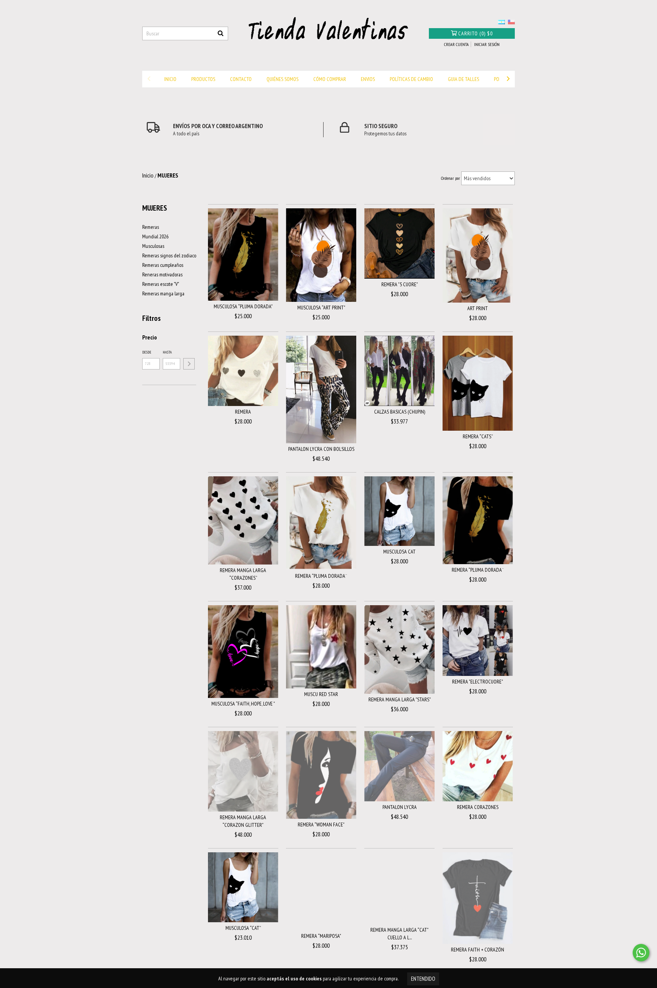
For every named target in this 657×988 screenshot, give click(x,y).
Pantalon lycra (399, 807)
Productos (203, 79)
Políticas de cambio (411, 79)
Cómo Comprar (329, 79)
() (475, 33)
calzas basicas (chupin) (399, 411)
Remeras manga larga (163, 293)
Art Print (477, 308)
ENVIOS (368, 79)
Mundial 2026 (155, 236)
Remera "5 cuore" (399, 284)
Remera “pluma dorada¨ (321, 576)
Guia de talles (463, 79)
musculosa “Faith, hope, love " (243, 703)
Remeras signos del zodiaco (169, 255)
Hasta (167, 352)
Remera (243, 411)
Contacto (241, 79)
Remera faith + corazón (477, 949)
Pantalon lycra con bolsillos (321, 449)
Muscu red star (321, 694)
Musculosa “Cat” (243, 928)
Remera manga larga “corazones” (243, 574)
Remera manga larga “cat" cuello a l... (399, 933)
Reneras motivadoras (162, 274)
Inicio (170, 79)
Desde (146, 352)
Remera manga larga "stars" (399, 699)
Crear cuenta (456, 44)
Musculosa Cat (399, 551)
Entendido (423, 978)
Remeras (150, 227)
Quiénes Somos (282, 79)
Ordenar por (450, 178)
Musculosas (153, 246)
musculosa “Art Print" (321, 307)
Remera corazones (477, 807)
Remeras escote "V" (160, 284)
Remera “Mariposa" (321, 935)
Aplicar (189, 364)
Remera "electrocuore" (477, 681)
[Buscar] (220, 33)
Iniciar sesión (487, 44)
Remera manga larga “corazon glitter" (243, 821)
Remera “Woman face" (321, 824)
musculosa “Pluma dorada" (243, 306)
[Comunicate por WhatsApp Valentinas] (641, 952)
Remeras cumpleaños (162, 265)
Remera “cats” (478, 436)
